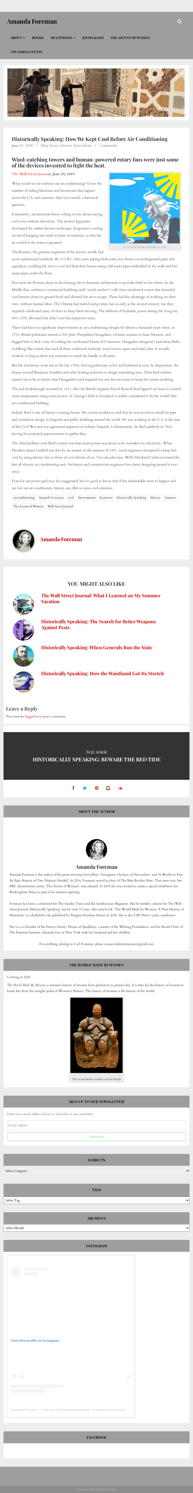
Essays (55, 145)
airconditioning (24, 498)
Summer (170, 498)
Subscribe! (96, 1136)
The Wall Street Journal (31, 174)
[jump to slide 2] (91, 112)
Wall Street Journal (60, 506)
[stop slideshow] (111, 112)
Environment (87, 498)
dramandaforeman (74, 1410)
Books (38, 37)
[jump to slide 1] (87, 112)
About (17, 37)
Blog (45, 145)
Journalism (93, 37)
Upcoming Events (26, 52)
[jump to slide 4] (101, 112)
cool (71, 498)
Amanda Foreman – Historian (33, 1410)
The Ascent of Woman (130, 37)
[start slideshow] (82, 112)
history (67, 145)
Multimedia (62, 37)
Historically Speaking (131, 498)
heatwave (106, 498)
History (155, 498)
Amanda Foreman (51, 498)
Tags (96, 1189)
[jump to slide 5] (106, 112)
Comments (108, 145)
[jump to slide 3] (96, 112)
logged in (31, 716)
